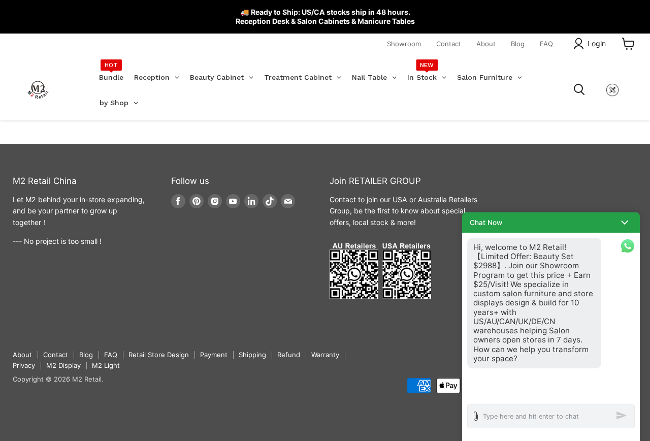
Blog (518, 44)
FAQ (546, 44)
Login (597, 43)
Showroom (404, 44)
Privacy (24, 365)
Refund (288, 355)
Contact (448, 44)
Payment (214, 355)
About (486, 44)
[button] (551, 222)
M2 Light (106, 365)
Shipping (252, 355)
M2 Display (63, 365)
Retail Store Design (158, 355)
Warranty (325, 355)
